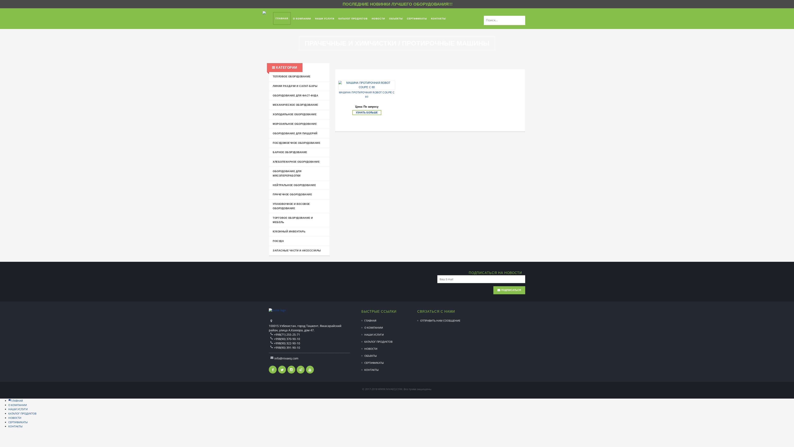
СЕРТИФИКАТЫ (374, 363)
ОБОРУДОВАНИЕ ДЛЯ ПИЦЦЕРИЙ (295, 133)
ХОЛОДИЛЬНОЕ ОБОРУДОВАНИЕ (295, 114)
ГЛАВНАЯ (370, 320)
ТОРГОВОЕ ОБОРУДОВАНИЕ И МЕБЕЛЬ (293, 220)
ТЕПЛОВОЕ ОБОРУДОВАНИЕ (292, 76)
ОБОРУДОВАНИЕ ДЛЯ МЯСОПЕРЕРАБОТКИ (287, 173)
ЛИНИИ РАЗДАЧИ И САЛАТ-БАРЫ (295, 86)
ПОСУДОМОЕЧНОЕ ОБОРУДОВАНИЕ (296, 143)
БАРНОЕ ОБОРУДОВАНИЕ (290, 152)
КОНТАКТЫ (371, 370)
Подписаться (511, 290)
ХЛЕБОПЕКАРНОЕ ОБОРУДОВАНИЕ (296, 161)
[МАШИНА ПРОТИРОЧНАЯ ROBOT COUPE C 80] (366, 85)
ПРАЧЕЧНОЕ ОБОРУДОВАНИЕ (292, 194)
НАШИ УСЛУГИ (374, 334)
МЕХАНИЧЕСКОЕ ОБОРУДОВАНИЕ (295, 104)
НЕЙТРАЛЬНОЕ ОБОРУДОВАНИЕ (294, 185)
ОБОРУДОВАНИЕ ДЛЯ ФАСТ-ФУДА (295, 95)
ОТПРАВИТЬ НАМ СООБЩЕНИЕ (440, 320)
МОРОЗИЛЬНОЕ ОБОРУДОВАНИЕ (295, 124)
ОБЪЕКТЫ (370, 356)
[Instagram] (291, 370)
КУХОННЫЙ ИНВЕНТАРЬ (289, 231)
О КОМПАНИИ (373, 327)
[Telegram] (301, 370)
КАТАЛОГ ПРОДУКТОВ (378, 342)
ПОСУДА (278, 241)
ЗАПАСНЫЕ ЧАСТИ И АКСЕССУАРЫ (297, 250)
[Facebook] (273, 370)
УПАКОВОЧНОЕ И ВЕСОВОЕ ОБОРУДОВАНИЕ (291, 206)
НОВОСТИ (370, 349)
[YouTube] (310, 370)
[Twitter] (282, 370)
